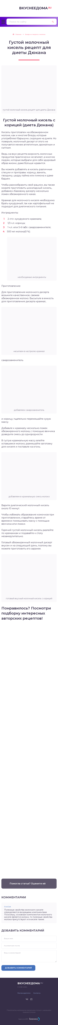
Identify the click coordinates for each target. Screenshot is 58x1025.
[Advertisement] (29, 748)
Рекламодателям (24, 993)
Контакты (37, 993)
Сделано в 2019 (23, 1019)
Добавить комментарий (18, 968)
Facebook (31, 999)
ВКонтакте (27, 999)
